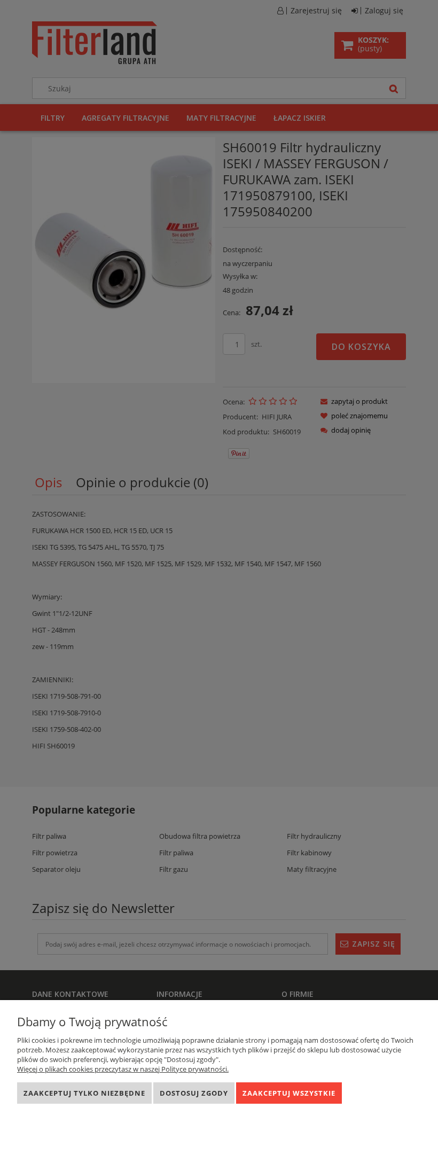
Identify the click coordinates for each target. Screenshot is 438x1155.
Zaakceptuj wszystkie (289, 1093)
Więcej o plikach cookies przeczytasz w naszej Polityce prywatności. (123, 1069)
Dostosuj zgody (194, 1093)
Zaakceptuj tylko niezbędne (84, 1093)
